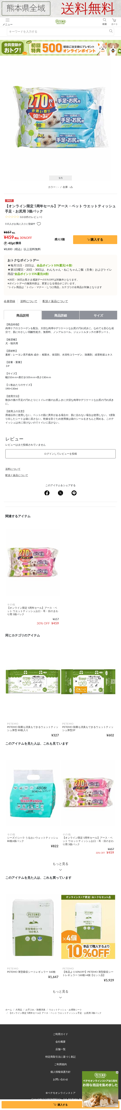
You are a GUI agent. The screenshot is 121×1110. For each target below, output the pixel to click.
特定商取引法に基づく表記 (60, 1057)
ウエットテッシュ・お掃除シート (65, 1010)
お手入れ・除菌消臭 (35, 1010)
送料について (28, 301)
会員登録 (9, 301)
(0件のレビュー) (31, 217)
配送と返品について (55, 301)
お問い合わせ (60, 1079)
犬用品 (18, 1010)
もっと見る (60, 863)
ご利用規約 (60, 1064)
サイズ (98, 315)
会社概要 (60, 1041)
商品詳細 (60, 315)
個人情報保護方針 (60, 1072)
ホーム (8, 1010)
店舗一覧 (60, 1049)
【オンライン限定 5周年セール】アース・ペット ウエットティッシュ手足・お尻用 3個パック (55, 1013)
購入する (97, 239)
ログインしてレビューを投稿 (60, 454)
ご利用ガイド (60, 1034)
